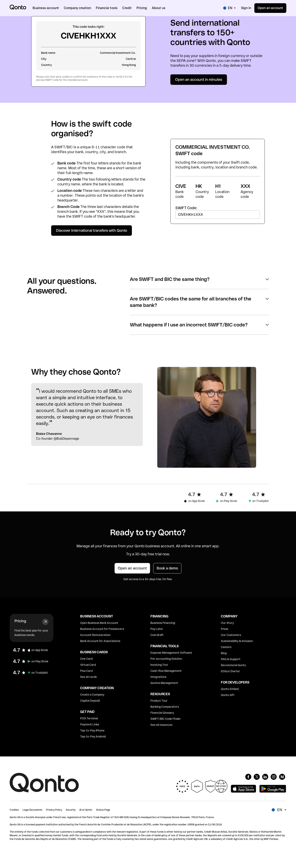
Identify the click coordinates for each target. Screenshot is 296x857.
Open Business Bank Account (99, 622)
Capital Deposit (90, 700)
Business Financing (162, 622)
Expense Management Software (171, 652)
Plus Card (86, 670)
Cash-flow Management (166, 670)
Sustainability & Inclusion (237, 641)
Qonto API (227, 695)
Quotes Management (164, 683)
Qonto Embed (230, 689)
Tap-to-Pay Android (93, 736)
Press (224, 629)
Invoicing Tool (159, 664)
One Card (86, 658)
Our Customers (231, 635)
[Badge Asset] (248, 777)
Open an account (270, 8)
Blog (224, 653)
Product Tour (159, 700)
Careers (226, 647)
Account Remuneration (95, 635)
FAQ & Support (230, 659)
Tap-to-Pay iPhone (92, 730)
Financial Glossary (162, 712)
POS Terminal (89, 718)
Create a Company (92, 694)
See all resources (161, 724)
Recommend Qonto (233, 665)
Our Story (227, 622)
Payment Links (89, 724)
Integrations (158, 676)
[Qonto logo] (18, 7)
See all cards (88, 676)
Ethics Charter (230, 671)
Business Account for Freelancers (102, 629)
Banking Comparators (164, 706)
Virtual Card (88, 664)
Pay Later (156, 629)
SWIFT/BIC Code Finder (165, 718)
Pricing (20, 621)
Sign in (246, 8)
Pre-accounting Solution (166, 658)
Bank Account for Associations (100, 641)
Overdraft (157, 635)
